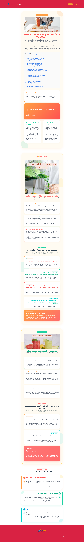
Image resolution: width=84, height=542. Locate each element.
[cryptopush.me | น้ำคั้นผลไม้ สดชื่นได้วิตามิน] (10, 4)
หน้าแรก (20, 4)
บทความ (24, 4)
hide (29, 53)
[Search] (17, 4)
